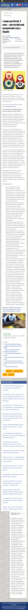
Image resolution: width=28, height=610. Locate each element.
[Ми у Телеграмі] (12, 5)
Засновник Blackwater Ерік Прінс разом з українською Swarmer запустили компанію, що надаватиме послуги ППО (14, 435)
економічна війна (18, 371)
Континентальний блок (14, 37)
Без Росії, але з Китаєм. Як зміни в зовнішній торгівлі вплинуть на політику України (13, 346)
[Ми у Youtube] (20, 5)
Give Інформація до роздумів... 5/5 (22, 515)
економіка (7, 36)
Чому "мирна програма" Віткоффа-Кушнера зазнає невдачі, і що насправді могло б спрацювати (13, 388)
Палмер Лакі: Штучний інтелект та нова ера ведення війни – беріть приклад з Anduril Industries (13, 468)
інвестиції (9, 371)
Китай (5, 374)
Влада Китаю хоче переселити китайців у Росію (14, 358)
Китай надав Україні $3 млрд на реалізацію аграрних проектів (12, 350)
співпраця (11, 374)
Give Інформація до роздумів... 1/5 (22, 513)
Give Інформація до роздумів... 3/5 (22, 514)
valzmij (18, 513)
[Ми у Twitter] (17, 5)
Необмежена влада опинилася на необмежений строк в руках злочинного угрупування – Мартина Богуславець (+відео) (13, 444)
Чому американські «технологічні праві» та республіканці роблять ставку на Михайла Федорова (13, 500)
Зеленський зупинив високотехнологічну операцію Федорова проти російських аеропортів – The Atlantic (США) (12, 483)
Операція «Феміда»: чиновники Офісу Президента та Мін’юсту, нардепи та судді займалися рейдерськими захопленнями (13, 492)
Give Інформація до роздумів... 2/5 (23, 513)
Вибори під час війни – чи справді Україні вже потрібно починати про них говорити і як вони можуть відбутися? (13, 459)
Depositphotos (22, 608)
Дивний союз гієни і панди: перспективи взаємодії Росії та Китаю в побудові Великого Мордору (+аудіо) (12, 309)
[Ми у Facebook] (15, 5)
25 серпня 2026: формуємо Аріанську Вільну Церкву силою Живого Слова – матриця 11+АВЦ (13, 427)
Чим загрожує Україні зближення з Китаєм (12, 354)
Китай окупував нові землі (11, 366)
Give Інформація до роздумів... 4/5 (23, 514)
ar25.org (5, 5)
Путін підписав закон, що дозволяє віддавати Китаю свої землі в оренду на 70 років (14, 362)
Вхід (25, 1)
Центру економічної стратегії (9, 106)
